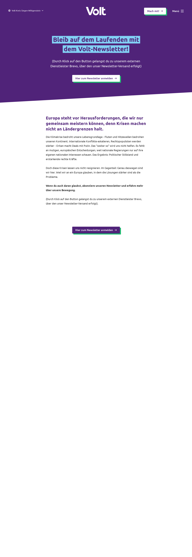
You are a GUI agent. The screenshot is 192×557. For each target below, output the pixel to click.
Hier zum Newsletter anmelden (94, 78)
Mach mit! (153, 11)
